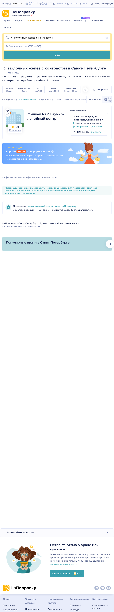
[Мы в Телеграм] (96, 588)
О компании (9, 605)
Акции (7, 27)
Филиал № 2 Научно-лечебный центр (45, 116)
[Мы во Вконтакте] (102, 588)
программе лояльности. (63, 564)
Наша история (10, 609)
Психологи (97, 20)
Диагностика (33, 20)
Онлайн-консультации (57, 20)
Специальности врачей (100, 607)
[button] (57, 38)
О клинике (75, 605)
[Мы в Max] (108, 588)
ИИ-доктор (80, 20)
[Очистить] (107, 38)
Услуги (18, 20)
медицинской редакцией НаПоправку (51, 206)
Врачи (7, 20)
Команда (74, 609)
